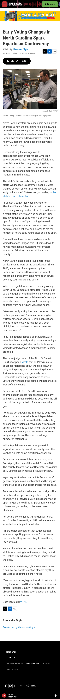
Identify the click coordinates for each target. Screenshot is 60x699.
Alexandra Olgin (20, 49)
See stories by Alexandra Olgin (19, 627)
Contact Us (10, 657)
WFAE (23, 601)
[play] (4, 695)
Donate (51, 4)
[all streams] (56, 695)
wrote (25, 362)
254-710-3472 (12, 669)
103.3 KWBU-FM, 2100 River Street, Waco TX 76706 (28, 663)
